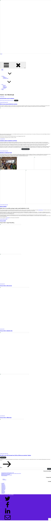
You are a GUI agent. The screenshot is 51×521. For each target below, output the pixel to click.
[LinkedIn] (8, 513)
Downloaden (16, 100)
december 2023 (3, 487)
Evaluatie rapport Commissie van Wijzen (8, 140)
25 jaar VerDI (3, 220)
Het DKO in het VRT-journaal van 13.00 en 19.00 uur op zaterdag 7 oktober (15, 455)
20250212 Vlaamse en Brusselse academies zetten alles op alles (7, 100)
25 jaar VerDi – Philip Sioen (5, 417)
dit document (7, 217)
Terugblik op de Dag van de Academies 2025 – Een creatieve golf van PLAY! (11, 473)
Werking (3, 76)
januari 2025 (3, 485)
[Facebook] (8, 507)
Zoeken (1, 467)
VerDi (2, 57)
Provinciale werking (5, 78)
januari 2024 (3, 486)
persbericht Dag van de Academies (7, 98)
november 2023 (4, 488)
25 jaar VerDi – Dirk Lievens (6, 285)
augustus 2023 (3, 489)
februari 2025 (3, 484)
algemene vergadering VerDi (6, 152)
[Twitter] (8, 501)
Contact (3, 89)
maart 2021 (3, 493)
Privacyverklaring (11, 494)
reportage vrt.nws (3, 457)
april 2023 (3, 490)
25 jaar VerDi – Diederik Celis (6, 330)
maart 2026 (3, 483)
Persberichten (4, 479)
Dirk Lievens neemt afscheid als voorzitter (8, 104)
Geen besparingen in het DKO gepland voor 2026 (7, 472)
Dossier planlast (3, 206)
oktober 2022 (3, 492)
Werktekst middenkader (4, 475)
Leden (2, 84)
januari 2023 (3, 491)
